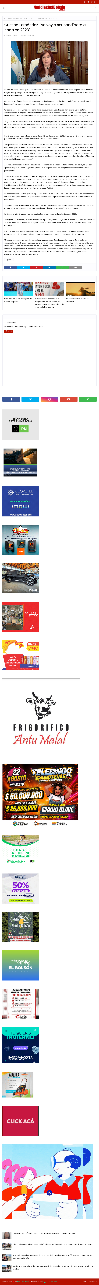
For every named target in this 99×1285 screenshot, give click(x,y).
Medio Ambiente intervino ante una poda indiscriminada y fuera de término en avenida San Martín (54, 1267)
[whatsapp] (88, 399)
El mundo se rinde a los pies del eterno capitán (18, 300)
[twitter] (88, 2)
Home (85, 1282)
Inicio (6, 18)
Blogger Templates (49, 1282)
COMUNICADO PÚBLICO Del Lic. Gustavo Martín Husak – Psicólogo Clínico (45, 1233)
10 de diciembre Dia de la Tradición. (77, 300)
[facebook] (85, 2)
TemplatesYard (23, 1282)
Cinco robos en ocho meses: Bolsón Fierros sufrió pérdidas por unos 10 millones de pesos (52, 1244)
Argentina (12, 18)
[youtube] (69, 399)
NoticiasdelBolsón (12, 35)
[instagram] (92, 2)
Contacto (93, 1282)
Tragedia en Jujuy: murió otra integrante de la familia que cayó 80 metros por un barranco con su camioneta (53, 1256)
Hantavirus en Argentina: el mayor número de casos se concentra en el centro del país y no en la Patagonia (49, 303)
